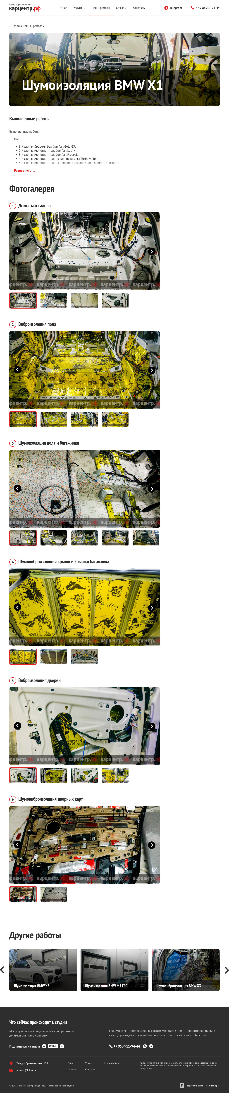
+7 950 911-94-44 (208, 7)
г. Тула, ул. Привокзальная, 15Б (31, 1063)
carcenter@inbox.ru (25, 1070)
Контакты (139, 8)
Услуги (78, 8)
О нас (63, 8)
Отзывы (121, 8)
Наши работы (101, 8)
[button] (150, 251)
